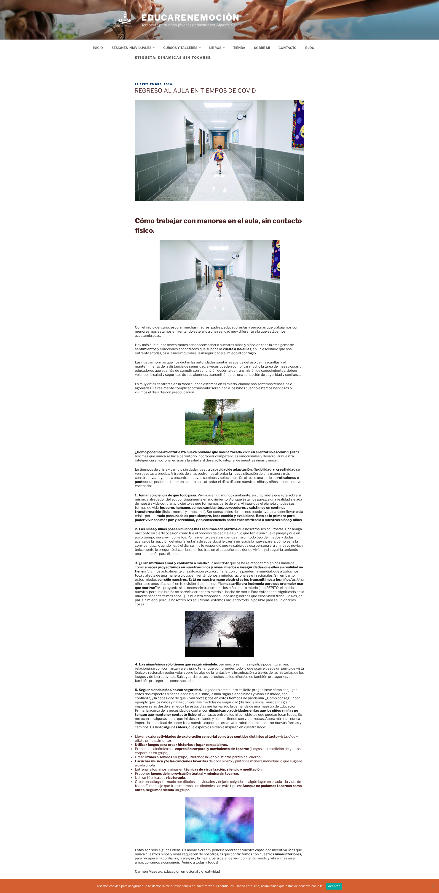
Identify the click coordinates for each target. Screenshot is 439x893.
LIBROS (215, 48)
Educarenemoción (190, 18)
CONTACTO (287, 48)
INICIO (98, 48)
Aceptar (334, 886)
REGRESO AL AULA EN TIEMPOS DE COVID (195, 90)
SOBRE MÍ (262, 48)
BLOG (309, 48)
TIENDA (239, 48)
